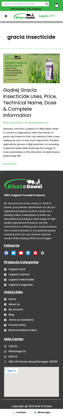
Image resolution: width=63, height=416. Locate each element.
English (43, 16)
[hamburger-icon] (6, 16)
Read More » (10, 163)
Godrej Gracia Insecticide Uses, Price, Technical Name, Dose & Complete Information (30, 103)
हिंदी (52, 16)
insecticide (16, 122)
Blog (5, 122)
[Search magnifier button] (46, 4)
